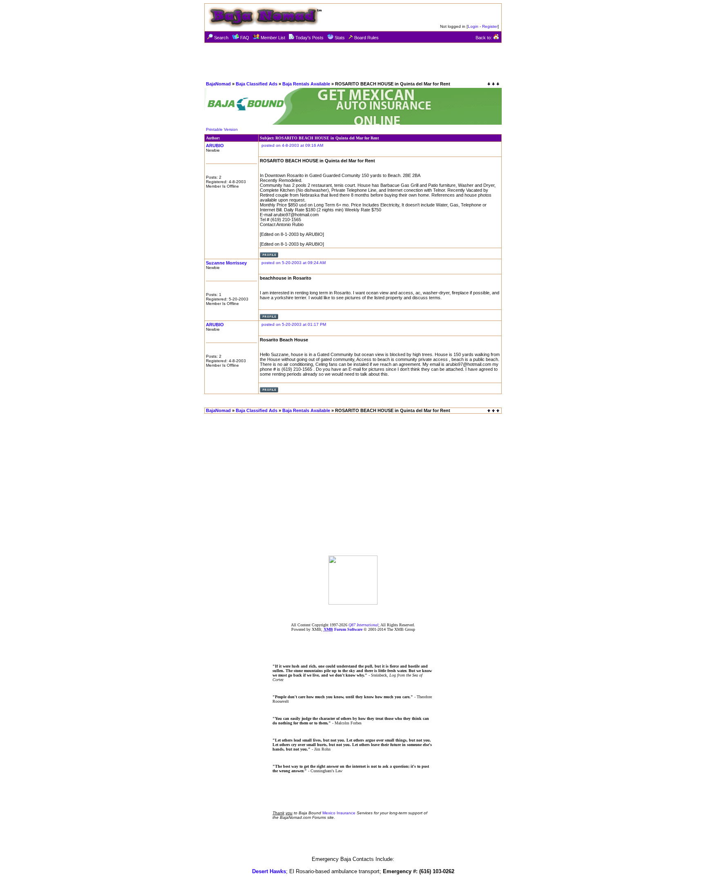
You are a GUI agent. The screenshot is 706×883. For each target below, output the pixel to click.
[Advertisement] (353, 61)
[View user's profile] (269, 256)
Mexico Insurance (338, 813)
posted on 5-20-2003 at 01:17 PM (293, 324)
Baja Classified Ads (256, 83)
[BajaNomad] (353, 602)
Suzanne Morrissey (226, 262)
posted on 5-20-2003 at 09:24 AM (293, 262)
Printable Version (222, 129)
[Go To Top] (494, 410)
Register (490, 26)
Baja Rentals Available (306, 83)
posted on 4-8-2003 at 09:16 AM (292, 145)
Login (473, 26)
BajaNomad (218, 83)
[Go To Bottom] (493, 84)
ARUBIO (215, 145)
